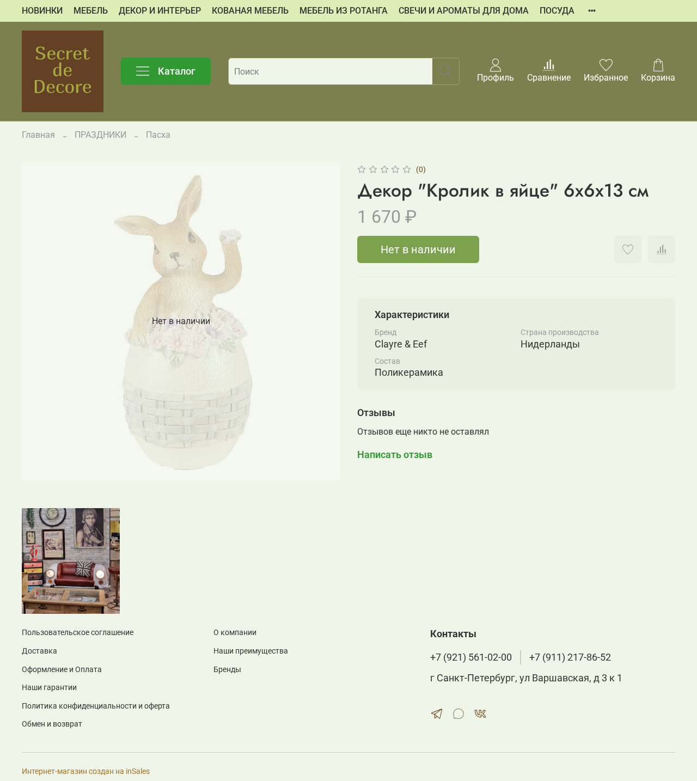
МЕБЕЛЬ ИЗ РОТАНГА (343, 10)
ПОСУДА (557, 10)
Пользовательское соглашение (77, 632)
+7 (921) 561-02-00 (471, 657)
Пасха (158, 135)
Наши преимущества (250, 651)
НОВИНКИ (42, 10)
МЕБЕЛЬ (91, 10)
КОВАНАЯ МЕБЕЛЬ (250, 10)
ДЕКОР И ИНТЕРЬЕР (160, 10)
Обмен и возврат (52, 724)
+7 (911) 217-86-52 (570, 657)
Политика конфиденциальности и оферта (96, 706)
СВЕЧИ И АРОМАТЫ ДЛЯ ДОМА (464, 10)
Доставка (39, 651)
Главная (38, 135)
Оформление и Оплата (62, 669)
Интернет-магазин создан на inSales (86, 771)
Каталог (176, 71)
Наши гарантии (49, 687)
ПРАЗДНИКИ (100, 135)
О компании (234, 632)
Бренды (227, 669)
